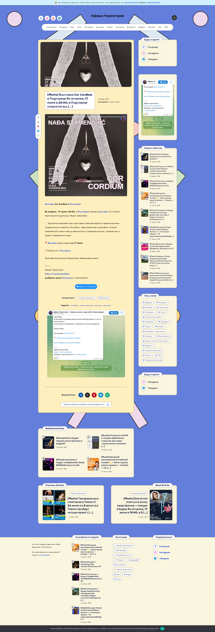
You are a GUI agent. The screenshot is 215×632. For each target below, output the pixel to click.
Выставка (49, 204)
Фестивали (89, 27)
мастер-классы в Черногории (156, 341)
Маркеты (148, 346)
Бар (117, 574)
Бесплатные (51, 27)
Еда (159, 27)
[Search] (174, 17)
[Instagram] (47, 18)
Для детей (131, 27)
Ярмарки (141, 27)
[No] (212, 629)
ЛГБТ (166, 27)
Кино (72, 27)
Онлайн (160, 327)
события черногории (153, 317)
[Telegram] (59, 18)
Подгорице (75, 204)
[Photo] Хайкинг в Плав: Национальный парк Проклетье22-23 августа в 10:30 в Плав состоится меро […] (161, 260)
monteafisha (74, 305)
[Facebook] (40, 18)
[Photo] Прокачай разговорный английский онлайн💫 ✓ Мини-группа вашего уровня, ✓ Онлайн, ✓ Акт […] (115, 462)
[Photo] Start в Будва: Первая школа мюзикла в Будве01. (69, 441)
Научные (151, 27)
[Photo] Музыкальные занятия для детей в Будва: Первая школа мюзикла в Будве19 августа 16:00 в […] (161, 276)
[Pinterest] (53, 18)
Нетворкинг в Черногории (155, 331)
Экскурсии (120, 27)
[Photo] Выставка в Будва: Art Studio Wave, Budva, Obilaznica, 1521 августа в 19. (162, 246)
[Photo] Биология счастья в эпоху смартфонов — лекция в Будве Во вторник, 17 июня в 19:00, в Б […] (132, 505)
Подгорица (64, 250)
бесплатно (67, 277)
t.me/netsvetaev (153, 2)
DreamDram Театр (123, 555)
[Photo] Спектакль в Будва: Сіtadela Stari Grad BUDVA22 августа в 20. (70, 462)
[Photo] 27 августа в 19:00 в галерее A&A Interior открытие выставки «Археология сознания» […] (114, 441)
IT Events (119, 560)
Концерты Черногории (153, 360)
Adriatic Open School (124, 546)
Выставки (100, 27)
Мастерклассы (164, 336)
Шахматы (149, 307)
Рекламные (149, 322)
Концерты (63, 27)
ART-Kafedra (121, 550)
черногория (107, 305)
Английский (120, 565)
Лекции (110, 27)
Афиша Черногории (87, 298)
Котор (118, 579)
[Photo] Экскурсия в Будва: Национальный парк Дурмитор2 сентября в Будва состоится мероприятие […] (161, 214)
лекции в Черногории (153, 351)
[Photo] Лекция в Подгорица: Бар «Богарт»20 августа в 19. (91, 564)
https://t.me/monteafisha (57, 273)
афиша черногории (86, 305)
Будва (128, 574)
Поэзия (148, 327)
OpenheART (134, 560)
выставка (103, 211)
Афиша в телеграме (87, 286)
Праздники (165, 322)
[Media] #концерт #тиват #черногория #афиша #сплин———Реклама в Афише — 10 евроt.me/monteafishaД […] (162, 231)
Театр (79, 27)
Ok (162, 628)
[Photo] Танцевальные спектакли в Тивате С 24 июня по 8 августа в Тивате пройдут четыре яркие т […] (83, 505)
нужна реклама (131, 2)
